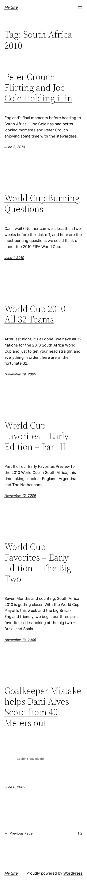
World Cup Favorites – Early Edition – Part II (36, 436)
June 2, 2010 (14, 147)
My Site (11, 7)
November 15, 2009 (20, 495)
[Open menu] (80, 7)
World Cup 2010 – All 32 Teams (38, 314)
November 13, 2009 (20, 640)
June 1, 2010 (14, 257)
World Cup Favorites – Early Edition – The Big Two (37, 562)
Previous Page (18, 833)
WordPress (73, 873)
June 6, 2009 (14, 787)
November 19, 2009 (20, 374)
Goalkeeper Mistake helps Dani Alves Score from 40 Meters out (42, 706)
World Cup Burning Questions (42, 203)
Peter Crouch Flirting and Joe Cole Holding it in (38, 87)
